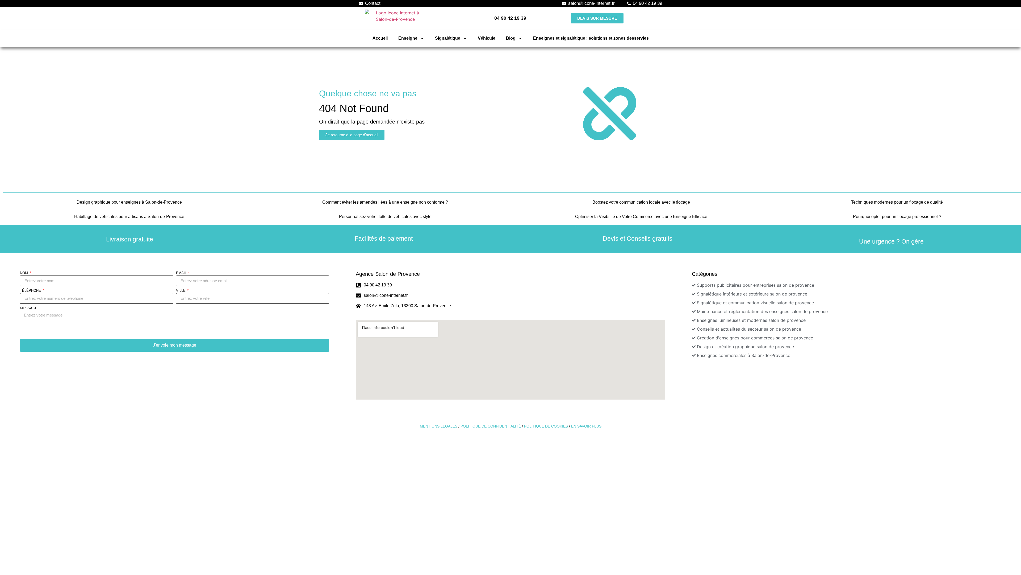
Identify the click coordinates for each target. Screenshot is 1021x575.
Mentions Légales (438, 426)
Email (182, 273)
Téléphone (31, 291)
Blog (511, 38)
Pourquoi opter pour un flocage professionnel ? (897, 216)
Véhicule (486, 38)
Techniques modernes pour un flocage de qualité (897, 202)
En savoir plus (586, 426)
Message (28, 308)
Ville (181, 291)
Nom (24, 273)
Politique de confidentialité (491, 426)
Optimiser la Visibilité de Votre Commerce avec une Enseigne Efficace (641, 216)
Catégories (704, 274)
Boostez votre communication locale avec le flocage (641, 202)
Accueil (380, 38)
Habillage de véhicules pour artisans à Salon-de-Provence (129, 216)
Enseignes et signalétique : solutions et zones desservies (591, 38)
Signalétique (447, 38)
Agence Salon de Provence (388, 274)
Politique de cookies (546, 426)
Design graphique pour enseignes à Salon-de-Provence (129, 202)
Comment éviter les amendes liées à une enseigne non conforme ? (385, 202)
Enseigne (407, 38)
